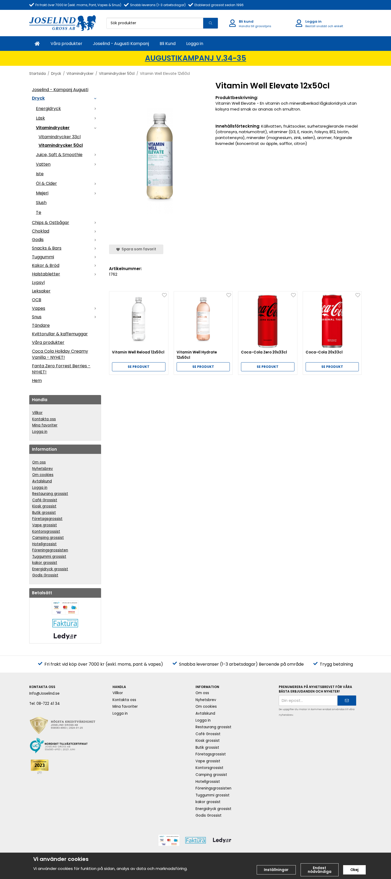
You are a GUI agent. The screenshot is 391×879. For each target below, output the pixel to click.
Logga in (194, 43)
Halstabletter (46, 274)
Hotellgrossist (44, 544)
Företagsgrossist (47, 518)
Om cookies (42, 474)
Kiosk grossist (44, 506)
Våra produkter (66, 43)
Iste (40, 174)
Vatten (43, 164)
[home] (37, 43)
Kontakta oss (44, 419)
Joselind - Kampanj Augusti (60, 90)
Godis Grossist (45, 575)
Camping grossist (48, 537)
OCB (36, 300)
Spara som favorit (138, 249)
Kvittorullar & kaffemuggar (60, 334)
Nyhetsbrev (42, 468)
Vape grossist (44, 525)
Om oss (39, 462)
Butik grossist (44, 512)
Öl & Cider (46, 183)
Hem (37, 380)
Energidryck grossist (50, 569)
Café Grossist (44, 500)
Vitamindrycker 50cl (61, 145)
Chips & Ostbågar (50, 222)
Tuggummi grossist (49, 556)
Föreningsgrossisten (50, 550)
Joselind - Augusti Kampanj (121, 43)
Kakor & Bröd (45, 265)
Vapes (38, 308)
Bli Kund (168, 43)
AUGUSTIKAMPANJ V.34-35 (195, 58)
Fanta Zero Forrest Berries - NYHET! (61, 369)
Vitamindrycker (53, 128)
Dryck (38, 98)
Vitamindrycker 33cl (60, 137)
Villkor (37, 412)
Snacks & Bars (46, 248)
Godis (38, 240)
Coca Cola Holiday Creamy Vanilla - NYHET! (60, 354)
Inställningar (276, 869)
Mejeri (42, 193)
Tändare (41, 325)
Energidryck (48, 108)
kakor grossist (44, 562)
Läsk (40, 118)
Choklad (40, 231)
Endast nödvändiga (319, 869)
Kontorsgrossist (46, 531)
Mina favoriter (44, 425)
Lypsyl (38, 282)
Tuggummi (43, 257)
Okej (354, 869)
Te (38, 212)
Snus (36, 317)
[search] (210, 23)
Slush (41, 203)
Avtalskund (42, 481)
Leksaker (41, 291)
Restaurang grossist (50, 493)
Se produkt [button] (138, 366)
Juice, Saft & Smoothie (59, 155)
